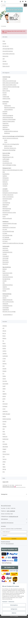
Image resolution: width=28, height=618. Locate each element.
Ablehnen (14, 613)
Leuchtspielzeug (6, 202)
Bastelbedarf (5, 190)
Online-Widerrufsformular (9, 53)
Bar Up (4, 333)
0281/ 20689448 (11, 511)
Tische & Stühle (6, 288)
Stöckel (4, 451)
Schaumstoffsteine (8, 109)
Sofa (4, 282)
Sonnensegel (5, 258)
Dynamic (5, 363)
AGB (3, 58)
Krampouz (5, 406)
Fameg (4, 376)
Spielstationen (6, 125)
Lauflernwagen (6, 159)
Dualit (4, 361)
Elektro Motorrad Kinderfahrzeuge (10, 82)
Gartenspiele (5, 250)
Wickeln (4, 290)
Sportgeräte (5, 183)
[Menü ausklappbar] (1, 1)
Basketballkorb (6, 174)
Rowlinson (5, 436)
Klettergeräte (6, 177)
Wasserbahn (5, 260)
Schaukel (5, 254)
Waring (4, 469)
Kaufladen (5, 113)
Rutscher (5, 92)
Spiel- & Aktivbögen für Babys (9, 165)
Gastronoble (5, 383)
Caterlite (4, 353)
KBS (3, 401)
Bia (3, 340)
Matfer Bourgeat (6, 413)
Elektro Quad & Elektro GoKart (9, 84)
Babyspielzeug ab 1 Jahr (8, 157)
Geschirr (4, 297)
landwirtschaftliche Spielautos (11, 131)
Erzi (3, 373)
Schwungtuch (6, 256)
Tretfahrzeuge (6, 96)
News (4, 41)
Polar (4, 431)
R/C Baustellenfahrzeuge (8, 231)
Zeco (4, 471)
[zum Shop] (14, 14)
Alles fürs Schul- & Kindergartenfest (11, 144)
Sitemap (4, 61)
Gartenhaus (5, 248)
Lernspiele (5, 200)
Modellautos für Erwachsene (9, 227)
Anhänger (5, 78)
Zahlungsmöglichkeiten (8, 48)
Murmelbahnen (6, 210)
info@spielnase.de (13, 516)
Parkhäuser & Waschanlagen (9, 119)
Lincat (4, 408)
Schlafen (5, 280)
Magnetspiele (6, 204)
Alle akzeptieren (14, 605)
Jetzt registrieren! (10, 543)
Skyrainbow (5, 446)
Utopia (4, 461)
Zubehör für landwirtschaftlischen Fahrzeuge (13, 243)
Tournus (4, 459)
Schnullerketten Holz (7, 163)
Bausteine (5, 103)
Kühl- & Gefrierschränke (8, 301)
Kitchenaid (5, 403)
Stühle (5, 140)
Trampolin (5, 185)
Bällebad (5, 269)
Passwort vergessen (5, 541)
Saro (4, 441)
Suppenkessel (6, 309)
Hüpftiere (5, 176)
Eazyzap (4, 368)
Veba (4, 464)
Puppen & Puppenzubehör (9, 121)
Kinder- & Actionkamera (8, 196)
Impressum (4, 601)
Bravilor (4, 346)
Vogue (4, 466)
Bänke (4, 271)
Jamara (4, 396)
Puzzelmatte (5, 214)
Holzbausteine (7, 105)
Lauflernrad (5, 88)
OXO (4, 429)
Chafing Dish (5, 295)
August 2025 (5, 481)
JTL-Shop (16, 616)
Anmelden (14, 538)
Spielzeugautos (6, 129)
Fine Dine (5, 381)
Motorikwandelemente (8, 277)
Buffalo (4, 348)
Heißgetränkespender (8, 299)
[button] (20, 1)
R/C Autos (5, 229)
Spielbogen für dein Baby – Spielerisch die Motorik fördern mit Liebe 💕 (12, 486)
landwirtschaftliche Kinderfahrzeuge (11, 86)
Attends (4, 330)
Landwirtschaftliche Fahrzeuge (10, 223)
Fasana (4, 378)
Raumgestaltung (6, 279)
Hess (4, 391)
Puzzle (4, 216)
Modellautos (7, 133)
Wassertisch (5, 264)
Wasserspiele (6, 262)
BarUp (4, 335)
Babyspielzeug (6, 155)
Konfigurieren (14, 609)
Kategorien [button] (4, 494)
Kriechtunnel (5, 179)
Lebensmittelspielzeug (8, 117)
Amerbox (5, 325)
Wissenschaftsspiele (7, 218)
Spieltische (5, 127)
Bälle (4, 172)
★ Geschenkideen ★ (7, 314)
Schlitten (5, 94)
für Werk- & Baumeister (8, 194)
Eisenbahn (5, 111)
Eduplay (4, 371)
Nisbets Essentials (7, 419)
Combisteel (5, 356)
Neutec (4, 416)
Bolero (4, 343)
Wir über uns (6, 46)
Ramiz (4, 434)
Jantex (4, 398)
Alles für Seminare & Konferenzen (10, 138)
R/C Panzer (5, 241)
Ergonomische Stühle (7, 273)
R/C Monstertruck (7, 239)
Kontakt (4, 43)
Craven (4, 358)
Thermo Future (6, 454)
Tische (5, 142)
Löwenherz (5, 411)
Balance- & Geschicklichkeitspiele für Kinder (13, 170)
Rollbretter (5, 181)
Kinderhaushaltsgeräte (8, 115)
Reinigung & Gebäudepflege (9, 150)
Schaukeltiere (6, 161)
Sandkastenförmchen (7, 252)
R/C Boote (5, 233)
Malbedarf (5, 206)
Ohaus (4, 424)
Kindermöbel (5, 275)
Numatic (4, 421)
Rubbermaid (5, 439)
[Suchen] (25, 5)
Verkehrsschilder (6, 98)
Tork (4, 456)
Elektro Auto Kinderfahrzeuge (9, 80)
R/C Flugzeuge (6, 237)
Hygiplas (4, 393)
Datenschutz (11, 601)
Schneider (5, 444)
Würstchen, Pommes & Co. (10, 148)
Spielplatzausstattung (8, 284)
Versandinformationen (8, 51)
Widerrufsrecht (6, 66)
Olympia (4, 426)
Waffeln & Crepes (8, 146)
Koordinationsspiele (7, 198)
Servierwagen (6, 307)
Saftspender (5, 303)
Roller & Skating (6, 90)
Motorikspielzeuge (7, 208)
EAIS (4, 366)
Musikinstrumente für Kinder (9, 212)
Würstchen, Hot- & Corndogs (9, 311)
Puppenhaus (5, 123)
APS (3, 328)
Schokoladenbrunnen (7, 305)
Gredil (4, 386)
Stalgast (4, 449)
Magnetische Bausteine (9, 107)
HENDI (4, 388)
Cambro (4, 351)
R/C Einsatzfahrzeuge (7, 235)
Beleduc (4, 338)
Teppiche (5, 286)
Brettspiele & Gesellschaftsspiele (10, 192)
